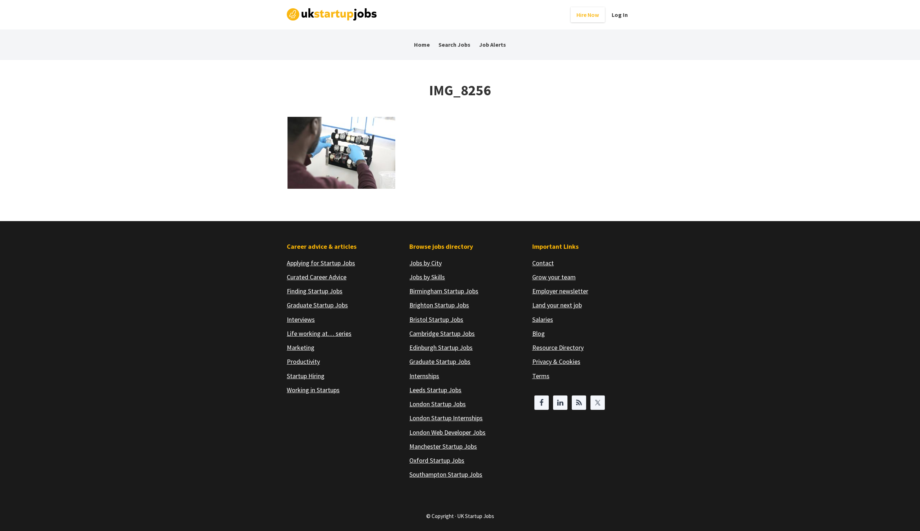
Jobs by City (425, 263)
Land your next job (557, 305)
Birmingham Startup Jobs (443, 291)
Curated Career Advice (316, 277)
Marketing (300, 347)
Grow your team (554, 277)
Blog (538, 333)
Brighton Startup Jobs (439, 305)
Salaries (542, 319)
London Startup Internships (446, 418)
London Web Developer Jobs (447, 432)
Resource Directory (558, 347)
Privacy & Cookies (556, 361)
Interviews (301, 319)
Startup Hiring (306, 376)
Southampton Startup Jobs (445, 474)
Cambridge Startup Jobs (442, 333)
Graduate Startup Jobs (317, 305)
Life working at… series (319, 333)
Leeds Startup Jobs (435, 390)
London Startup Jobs (437, 404)
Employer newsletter (560, 291)
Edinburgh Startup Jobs (441, 347)
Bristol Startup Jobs (436, 319)
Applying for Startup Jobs (321, 263)
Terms (540, 376)
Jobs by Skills (427, 277)
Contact (543, 263)
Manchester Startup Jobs (443, 446)
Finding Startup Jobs (314, 291)
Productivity (303, 361)
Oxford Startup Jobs (436, 460)
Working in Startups (313, 390)
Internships (424, 376)
